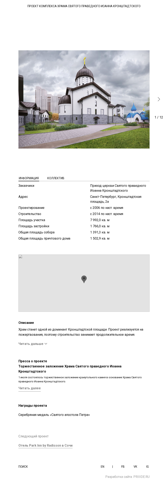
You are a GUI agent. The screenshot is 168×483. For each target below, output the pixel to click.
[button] (159, 99)
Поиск (23, 466)
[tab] (28, 178)
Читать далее (29, 388)
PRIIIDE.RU (141, 477)
